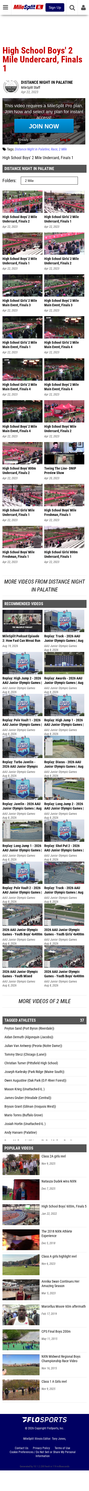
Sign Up (55, 7)
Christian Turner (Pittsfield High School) (31, 1063)
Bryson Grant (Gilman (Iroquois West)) (30, 1106)
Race (54, 149)
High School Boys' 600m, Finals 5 (64, 1206)
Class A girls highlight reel (59, 1256)
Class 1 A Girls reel (54, 1381)
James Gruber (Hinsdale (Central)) (27, 1098)
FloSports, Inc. (55, 1428)
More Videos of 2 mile (45, 1001)
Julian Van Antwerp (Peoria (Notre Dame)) (33, 1046)
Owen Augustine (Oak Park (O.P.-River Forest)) (35, 1080)
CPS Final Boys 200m (56, 1331)
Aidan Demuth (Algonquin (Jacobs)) (28, 1037)
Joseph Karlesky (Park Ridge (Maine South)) (34, 1072)
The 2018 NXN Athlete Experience (57, 1233)
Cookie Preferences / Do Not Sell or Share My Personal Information (43, 1454)
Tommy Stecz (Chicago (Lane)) (25, 1054)
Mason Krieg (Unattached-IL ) (24, 1089)
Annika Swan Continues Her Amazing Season (60, 1283)
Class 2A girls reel (54, 1156)
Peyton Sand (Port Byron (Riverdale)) (29, 1028)
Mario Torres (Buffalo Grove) (23, 1115)
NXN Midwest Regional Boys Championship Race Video (61, 1358)
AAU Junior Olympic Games (60, 646)
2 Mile (63, 149)
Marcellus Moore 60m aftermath (64, 1306)
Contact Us (21, 1448)
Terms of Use (62, 1448)
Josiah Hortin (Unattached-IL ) (24, 1124)
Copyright (40, 1428)
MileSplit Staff (30, 87)
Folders (8, 180)
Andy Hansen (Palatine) (20, 1132)
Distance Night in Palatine (47, 82)
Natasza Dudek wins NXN (59, 1181)
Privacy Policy (41, 1448)
